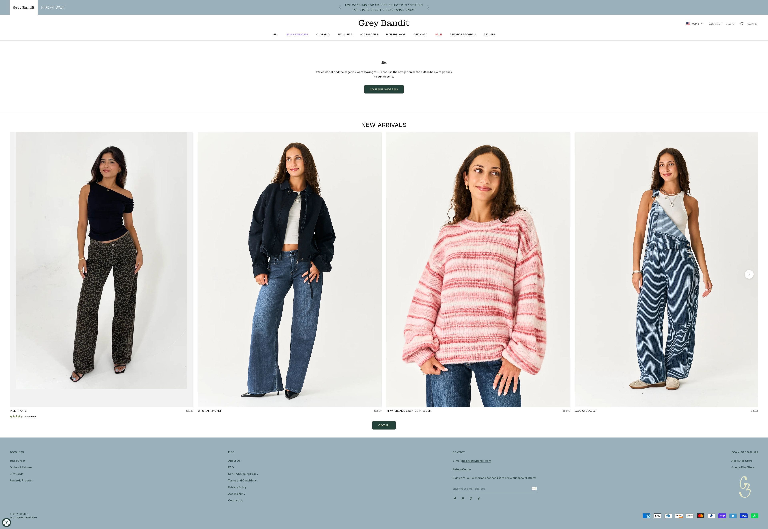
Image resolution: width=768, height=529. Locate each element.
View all (384, 425)
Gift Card (420, 34)
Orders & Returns (21, 467)
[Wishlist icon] (741, 23)
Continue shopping (384, 89)
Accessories (369, 34)
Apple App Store (742, 460)
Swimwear (345, 34)
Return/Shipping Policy (243, 474)
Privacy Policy (237, 487)
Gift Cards (16, 474)
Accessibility (236, 494)
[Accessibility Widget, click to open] (6, 522)
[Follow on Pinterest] (471, 498)
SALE (438, 34)
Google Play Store (743, 467)
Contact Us (235, 500)
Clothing (323, 34)
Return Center (462, 469)
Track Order (17, 460)
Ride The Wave (396, 34)
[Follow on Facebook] (455, 498)
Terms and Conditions (242, 480)
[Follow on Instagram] (463, 498)
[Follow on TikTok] (479, 498)
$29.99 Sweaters (297, 34)
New (275, 34)
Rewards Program (463, 34)
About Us (234, 460)
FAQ (231, 467)
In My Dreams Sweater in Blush (408, 410)
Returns (490, 34)
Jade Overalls (585, 410)
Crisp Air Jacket (209, 410)
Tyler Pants (18, 410)
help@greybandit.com (476, 460)
